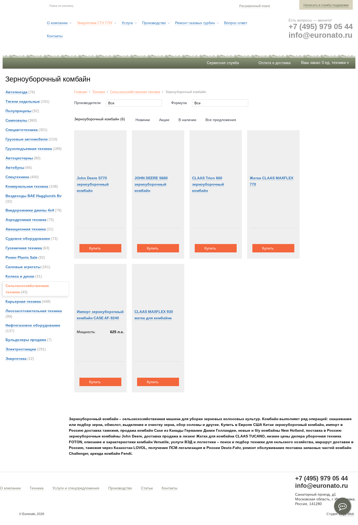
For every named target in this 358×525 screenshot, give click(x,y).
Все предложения (220, 120)
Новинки (142, 120)
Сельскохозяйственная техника (135, 92)
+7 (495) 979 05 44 (321, 26)
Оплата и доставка (274, 63)
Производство (120, 488)
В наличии (187, 120)
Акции (164, 120)
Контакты (169, 488)
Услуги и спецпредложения (75, 488)
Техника (98, 92)
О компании (10, 488)
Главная (80, 92)
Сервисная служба (223, 63)
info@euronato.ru (320, 35)
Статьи (147, 488)
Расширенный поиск (254, 6)
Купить (95, 248)
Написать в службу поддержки (326, 5)
